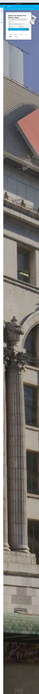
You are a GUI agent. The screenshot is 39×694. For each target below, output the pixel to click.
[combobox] (11, 21)
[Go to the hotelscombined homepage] (7, 6)
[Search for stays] (1, 11)
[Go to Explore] (1, 17)
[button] (38, 4)
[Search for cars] (1, 13)
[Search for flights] (1, 9)
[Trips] (1, 20)
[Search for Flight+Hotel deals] (1, 15)
